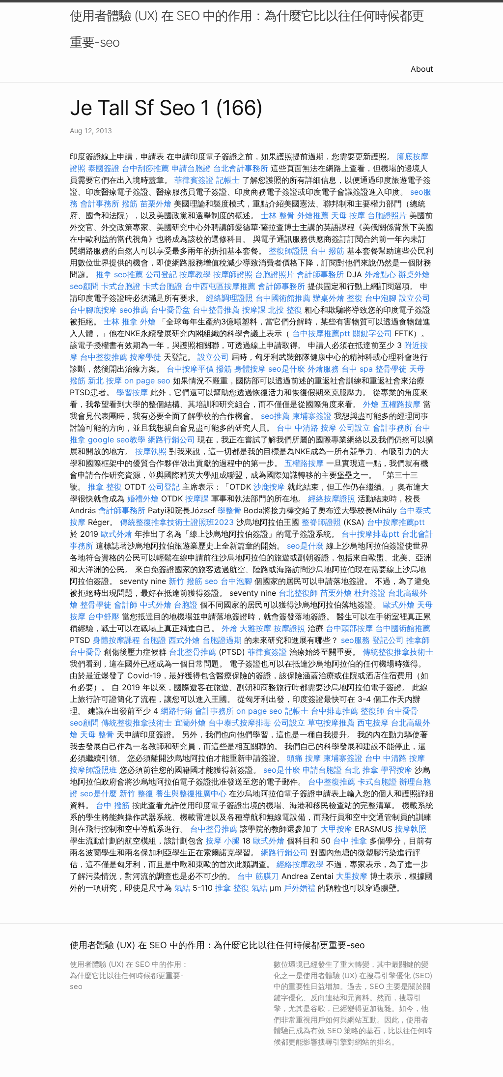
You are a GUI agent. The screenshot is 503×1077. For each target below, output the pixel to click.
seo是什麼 (286, 369)
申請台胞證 (191, 168)
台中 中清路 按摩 (306, 428)
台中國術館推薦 (282, 298)
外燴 (148, 321)
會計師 (126, 605)
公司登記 (161, 274)
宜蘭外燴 (190, 723)
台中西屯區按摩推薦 (220, 286)
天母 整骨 (97, 734)
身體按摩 (250, 369)
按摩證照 (289, 628)
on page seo (147, 380)
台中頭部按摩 (349, 628)
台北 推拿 (361, 770)
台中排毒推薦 (334, 711)
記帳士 (228, 180)
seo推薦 (128, 274)
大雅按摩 (255, 628)
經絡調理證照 (229, 298)
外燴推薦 (313, 215)
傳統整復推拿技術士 (398, 652)
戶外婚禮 (299, 888)
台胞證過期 (222, 640)
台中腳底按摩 (93, 310)
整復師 (372, 711)
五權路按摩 (400, 404)
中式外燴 (155, 605)
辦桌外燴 (414, 274)
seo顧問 (84, 286)
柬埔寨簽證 (312, 416)
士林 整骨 (278, 215)
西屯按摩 (373, 723)
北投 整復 (285, 310)
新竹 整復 (136, 793)
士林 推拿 (121, 321)
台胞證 (185, 605)
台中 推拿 (350, 840)
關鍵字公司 (372, 333)
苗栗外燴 (155, 203)
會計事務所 (99, 203)
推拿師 (418, 640)
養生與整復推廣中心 (191, 793)
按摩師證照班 (93, 770)
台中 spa (357, 369)
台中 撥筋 (327, 251)
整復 (355, 298)
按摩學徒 (145, 357)
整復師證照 (288, 251)
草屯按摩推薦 (331, 723)
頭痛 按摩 (304, 758)
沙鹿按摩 (269, 487)
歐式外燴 (116, 534)
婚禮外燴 (143, 498)
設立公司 (414, 298)
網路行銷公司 (171, 439)
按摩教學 (195, 274)
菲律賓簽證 (194, 180)
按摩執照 (151, 451)
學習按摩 (132, 392)
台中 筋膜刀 (258, 876)
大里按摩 (351, 876)
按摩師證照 (232, 274)
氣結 (182, 888)
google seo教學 (116, 439)
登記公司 (388, 640)
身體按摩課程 (116, 640)
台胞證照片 (387, 215)
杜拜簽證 (370, 593)
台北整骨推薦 (192, 652)
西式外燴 (184, 640)
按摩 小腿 (223, 840)
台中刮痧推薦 (145, 168)
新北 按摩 (105, 380)
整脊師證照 (321, 522)
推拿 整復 (105, 487)
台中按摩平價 (190, 369)
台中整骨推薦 (216, 310)
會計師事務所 (320, 274)
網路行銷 (176, 711)
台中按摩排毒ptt (370, 534)
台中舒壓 (103, 616)
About (422, 69)
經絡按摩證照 (331, 498)
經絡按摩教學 (300, 864)
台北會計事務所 (240, 168)
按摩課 (254, 310)
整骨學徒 (391, 369)
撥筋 (130, 203)
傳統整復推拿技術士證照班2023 (177, 522)
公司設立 (354, 428)
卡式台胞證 (120, 286)
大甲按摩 (336, 829)
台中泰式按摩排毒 (239, 723)
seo (211, 581)
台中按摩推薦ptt (321, 333)
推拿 (104, 274)
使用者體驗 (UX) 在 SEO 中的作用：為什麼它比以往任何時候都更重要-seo (247, 29)
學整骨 (229, 510)
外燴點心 (380, 274)
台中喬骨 (85, 652)
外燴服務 (323, 369)
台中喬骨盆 (170, 310)
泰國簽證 (103, 168)
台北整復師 (298, 593)
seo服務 (355, 640)
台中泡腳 (380, 298)
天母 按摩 (348, 215)
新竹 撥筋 (185, 581)
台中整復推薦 (103, 357)
